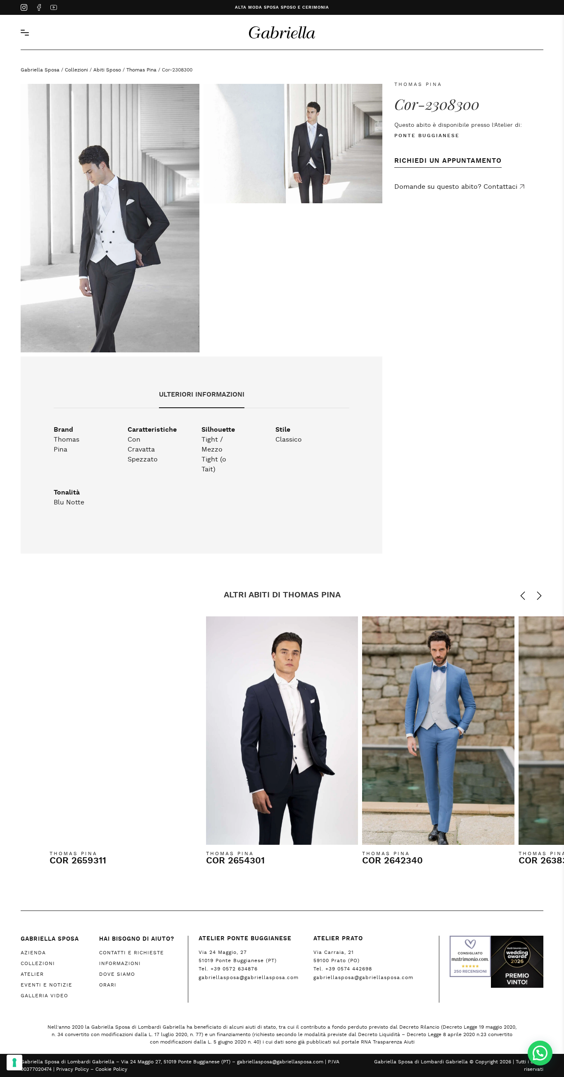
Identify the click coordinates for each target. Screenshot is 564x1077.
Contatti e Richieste (131, 952)
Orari (107, 984)
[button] (540, 1053)
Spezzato (143, 459)
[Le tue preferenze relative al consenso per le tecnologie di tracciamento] (14, 1062)
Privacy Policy (72, 1069)
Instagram (24, 8)
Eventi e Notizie (46, 984)
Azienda (33, 952)
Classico (288, 439)
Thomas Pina (141, 69)
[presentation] (518, 595)
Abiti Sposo (107, 69)
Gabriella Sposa (40, 69)
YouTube (53, 8)
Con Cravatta (141, 444)
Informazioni (120, 963)
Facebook (39, 8)
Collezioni (76, 69)
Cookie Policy (111, 1069)
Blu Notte (69, 502)
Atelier (32, 974)
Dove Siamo (117, 974)
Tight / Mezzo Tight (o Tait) (213, 454)
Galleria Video (44, 995)
